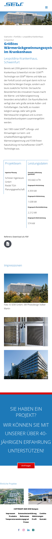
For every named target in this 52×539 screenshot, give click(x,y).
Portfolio (17, 36)
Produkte (13, 516)
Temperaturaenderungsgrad (17, 519)
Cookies (43, 513)
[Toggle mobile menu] (46, 7)
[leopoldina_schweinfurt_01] (26, 274)
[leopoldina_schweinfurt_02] (26, 351)
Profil (34, 519)
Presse (26, 522)
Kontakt (43, 519)
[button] (2, 497)
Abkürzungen (37, 516)
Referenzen (24, 516)
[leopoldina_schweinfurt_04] (26, 318)
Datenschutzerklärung (27, 513)
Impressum (10, 513)
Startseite (8, 36)
